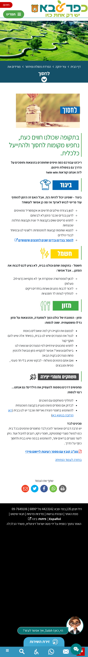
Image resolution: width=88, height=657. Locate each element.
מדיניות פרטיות (35, 514)
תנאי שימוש (17, 514)
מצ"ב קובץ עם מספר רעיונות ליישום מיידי (52, 451)
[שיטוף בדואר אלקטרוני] (25, 488)
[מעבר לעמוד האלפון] (66, 651)
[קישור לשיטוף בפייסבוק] (44, 488)
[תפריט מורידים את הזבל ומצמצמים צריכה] (44, 79)
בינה (32, 519)
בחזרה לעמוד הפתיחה (68, 460)
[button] (36, 651)
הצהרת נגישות (54, 514)
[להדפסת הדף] (62, 488)
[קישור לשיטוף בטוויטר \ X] (34, 488)
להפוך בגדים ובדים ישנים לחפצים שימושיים (44, 240)
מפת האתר (71, 514)
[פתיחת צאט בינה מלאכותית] (74, 625)
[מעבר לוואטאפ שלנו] (51, 651)
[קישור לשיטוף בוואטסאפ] (53, 488)
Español (55, 519)
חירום (6, 5)
